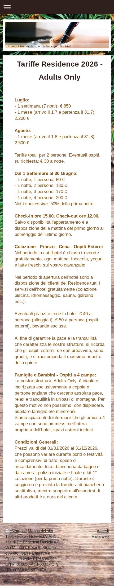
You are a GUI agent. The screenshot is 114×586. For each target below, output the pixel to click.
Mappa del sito (40, 530)
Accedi (103, 530)
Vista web (100, 536)
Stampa (18, 530)
